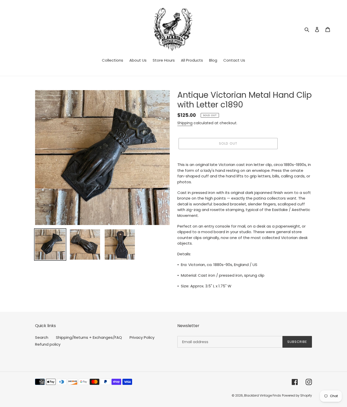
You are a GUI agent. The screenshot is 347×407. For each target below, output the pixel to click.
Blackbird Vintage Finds (262, 395)
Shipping (185, 122)
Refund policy (47, 344)
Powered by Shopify (297, 395)
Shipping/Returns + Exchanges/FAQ (89, 337)
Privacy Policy (142, 337)
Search (41, 337)
